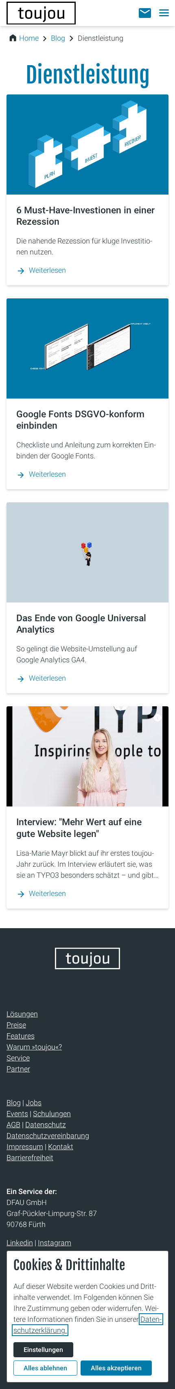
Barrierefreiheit (30, 1157)
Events (17, 1113)
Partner (18, 1069)
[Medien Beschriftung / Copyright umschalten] (157, 717)
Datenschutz (45, 1124)
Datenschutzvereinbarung (48, 1135)
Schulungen (52, 1113)
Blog (58, 38)
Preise (16, 1025)
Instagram (54, 1242)
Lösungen (22, 1014)
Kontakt (60, 1146)
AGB (13, 1124)
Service (18, 1058)
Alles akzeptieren (116, 1368)
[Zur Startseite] (41, 13)
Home (29, 38)
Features (21, 1036)
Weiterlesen (47, 270)
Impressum (25, 1146)
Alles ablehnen (45, 1368)
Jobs (34, 1102)
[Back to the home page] (87, 967)
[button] (145, 13)
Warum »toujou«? (34, 1047)
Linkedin (20, 1242)
